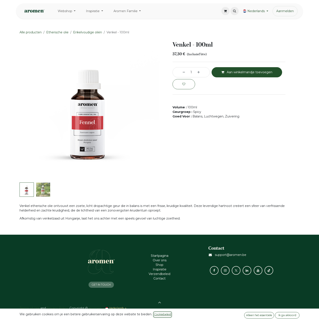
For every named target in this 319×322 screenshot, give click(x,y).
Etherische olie (57, 32)
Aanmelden (285, 11)
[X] (236, 270)
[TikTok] (269, 270)
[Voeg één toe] (202, 72)
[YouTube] (258, 270)
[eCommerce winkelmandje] (225, 11)
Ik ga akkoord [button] (287, 315)
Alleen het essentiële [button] (259, 315)
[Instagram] (225, 270)
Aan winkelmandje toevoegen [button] (249, 72)
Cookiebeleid (162, 314)
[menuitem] (67, 11)
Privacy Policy (57, 308)
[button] (234, 11)
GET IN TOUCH (101, 284)
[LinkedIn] (247, 270)
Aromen (95, 308)
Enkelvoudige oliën (87, 32)
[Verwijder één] (180, 72)
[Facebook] (214, 270)
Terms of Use (29, 308)
